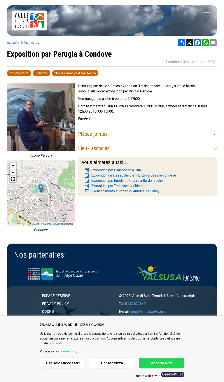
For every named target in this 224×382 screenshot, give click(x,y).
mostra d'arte (19, 73)
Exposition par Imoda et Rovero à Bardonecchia (123, 180)
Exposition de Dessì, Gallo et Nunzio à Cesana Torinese (130, 175)
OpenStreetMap (51, 223)
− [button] (13, 172)
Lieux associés (94, 148)
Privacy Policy (55, 304)
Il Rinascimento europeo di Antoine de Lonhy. (122, 191)
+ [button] (13, 165)
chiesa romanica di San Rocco (75, 73)
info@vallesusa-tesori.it (148, 311)
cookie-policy (67, 351)
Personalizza (112, 363)
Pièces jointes (93, 134)
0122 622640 (135, 304)
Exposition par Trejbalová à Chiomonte (116, 186)
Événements (28, 43)
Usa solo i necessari (63, 363)
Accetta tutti (161, 363)
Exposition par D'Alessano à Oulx (113, 170)
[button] (13, 179)
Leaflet (35, 223)
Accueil (12, 43)
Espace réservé (56, 296)
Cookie (48, 311)
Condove (41, 73)
